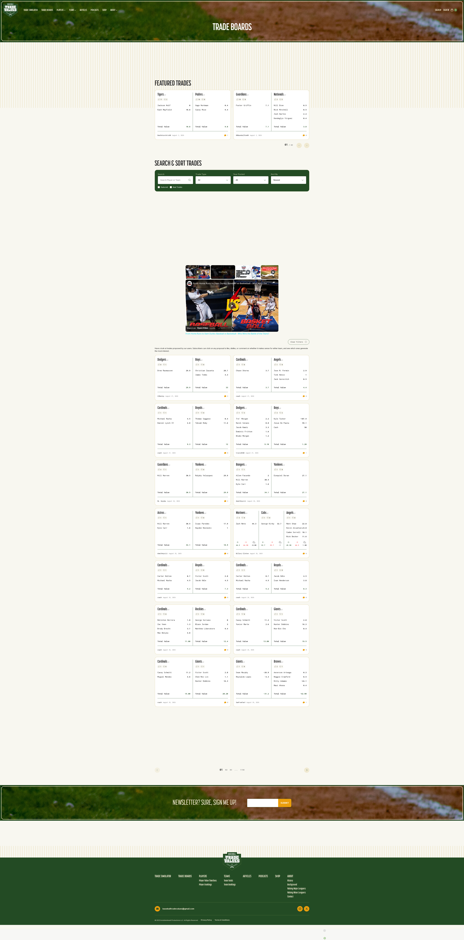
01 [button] (221, 769)
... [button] (236, 770)
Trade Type (201, 174)
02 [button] (226, 770)
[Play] (248, 272)
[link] (189, 283)
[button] (157, 770)
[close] (324, 930)
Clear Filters (296, 342)
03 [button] (231, 770)
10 (199, 99)
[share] (273, 282)
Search (161, 174)
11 (161, 99)
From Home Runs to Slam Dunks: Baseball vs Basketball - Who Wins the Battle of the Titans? (231, 283)
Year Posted (239, 174)
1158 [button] (242, 770)
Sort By (274, 174)
